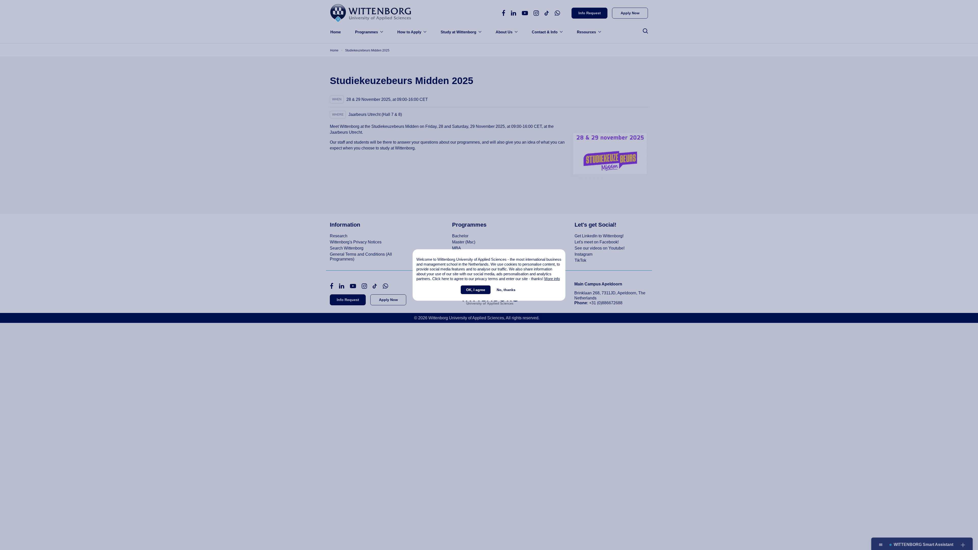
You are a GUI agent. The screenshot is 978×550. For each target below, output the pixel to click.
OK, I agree (475, 290)
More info (552, 279)
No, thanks (506, 290)
